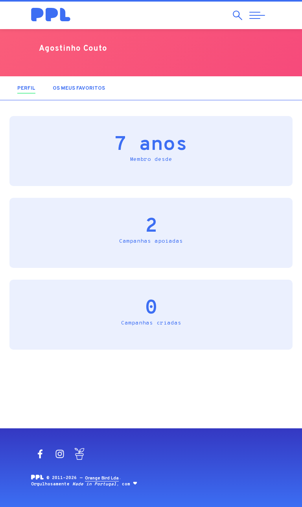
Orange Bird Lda (102, 478)
